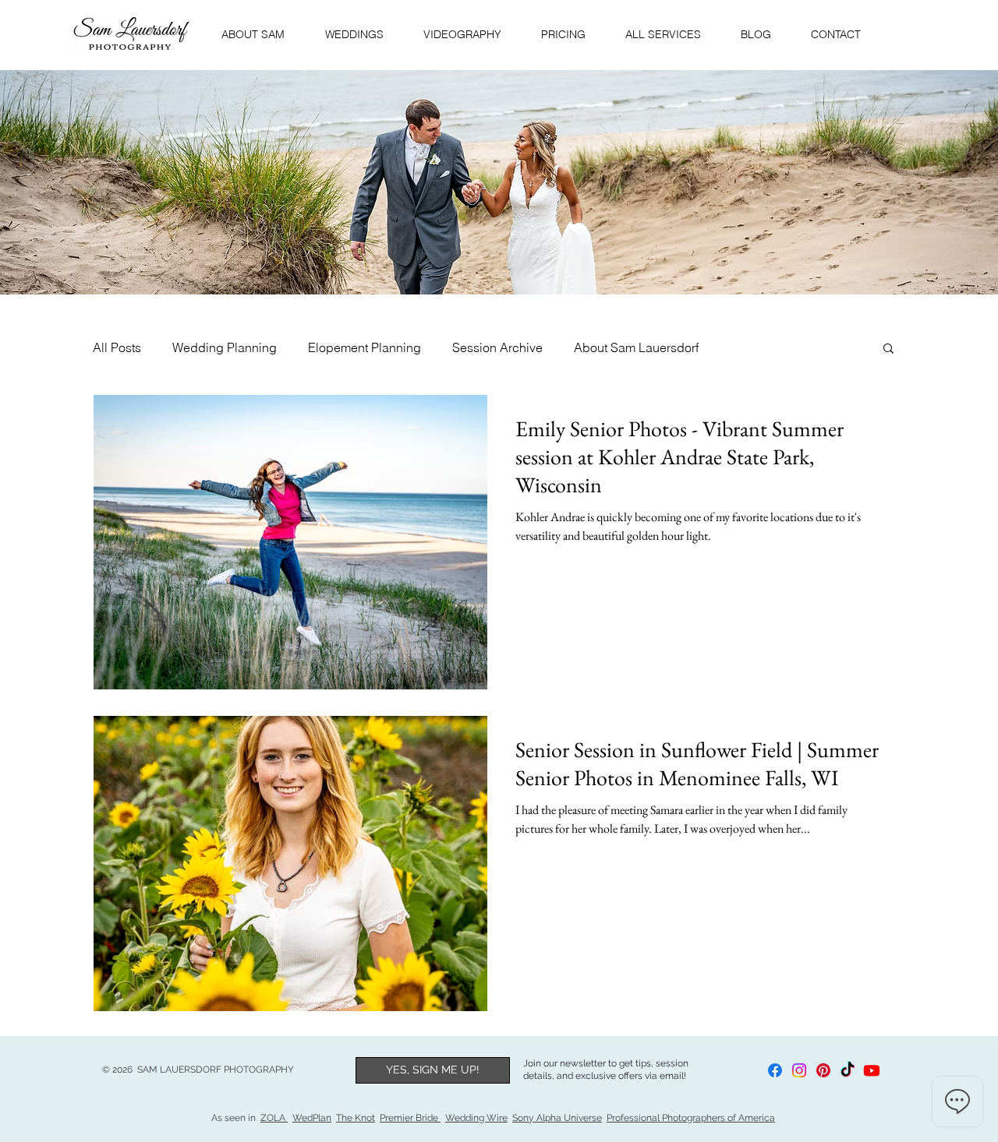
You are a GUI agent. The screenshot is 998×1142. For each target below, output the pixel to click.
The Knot (355, 1117)
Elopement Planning (364, 347)
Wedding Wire (476, 1117)
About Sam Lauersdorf (636, 347)
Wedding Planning (224, 347)
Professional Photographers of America (691, 1117)
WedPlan (311, 1117)
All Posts (117, 347)
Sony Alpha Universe (557, 1117)
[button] (888, 349)
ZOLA (274, 1117)
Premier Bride (410, 1117)
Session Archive (497, 347)
